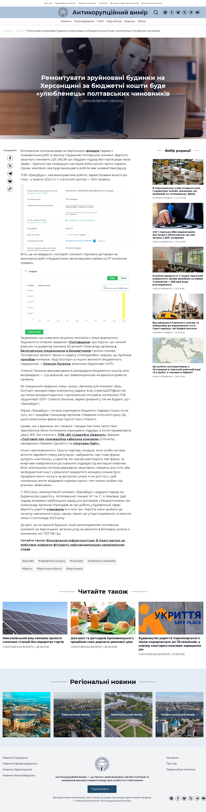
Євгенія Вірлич (95, 101)
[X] (184, 12)
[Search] (156, 12)
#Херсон (27, 568)
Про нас (48, 3)
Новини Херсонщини (17, 769)
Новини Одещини (15, 757)
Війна (141, 21)
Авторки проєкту (87, 3)
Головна (7, 30)
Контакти (103, 3)
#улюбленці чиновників (101, 560)
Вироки (129, 21)
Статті (100, 21)
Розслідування (84, 21)
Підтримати (100, 789)
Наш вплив (114, 21)
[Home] (63, 12)
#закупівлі (28, 560)
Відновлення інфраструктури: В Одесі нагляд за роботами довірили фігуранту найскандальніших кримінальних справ (73, 545)
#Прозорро (76, 560)
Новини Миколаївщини (19, 775)
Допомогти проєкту (151, 3)
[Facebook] (171, 12)
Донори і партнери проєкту (124, 3)
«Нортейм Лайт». (87, 443)
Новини (66, 21)
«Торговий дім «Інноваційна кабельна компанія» (60, 439)
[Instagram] (165, 12)
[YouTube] (197, 12)
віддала (92, 151)
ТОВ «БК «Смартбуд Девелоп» (81, 435)
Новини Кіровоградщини (20, 763)
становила (55, 509)
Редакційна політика (65, 3)
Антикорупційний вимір (110, 12)
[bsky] (178, 12)
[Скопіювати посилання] (10, 189)
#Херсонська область (49, 568)
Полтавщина (79, 342)
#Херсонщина (74, 568)
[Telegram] (191, 12)
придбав (28, 359)
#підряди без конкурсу (52, 560)
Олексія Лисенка (56, 364)
